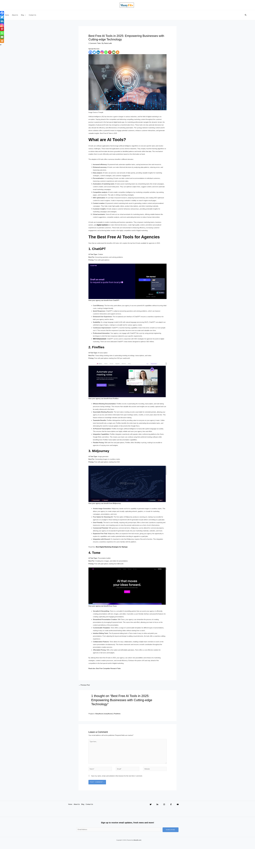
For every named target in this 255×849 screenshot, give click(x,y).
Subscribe (170, 829)
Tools (99, 43)
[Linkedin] (98, 52)
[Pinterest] (110, 52)
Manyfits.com (137, 840)
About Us (15, 15)
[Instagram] (102, 52)
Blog (22, 15)
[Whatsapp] (106, 52)
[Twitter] (94, 52)
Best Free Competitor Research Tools (108, 668)
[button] (25, 15)
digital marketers (102, 225)
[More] (117, 52)
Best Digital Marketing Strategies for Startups (112, 547)
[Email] (113, 52)
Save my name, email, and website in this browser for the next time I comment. (116, 776)
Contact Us (32, 15)
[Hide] (1, 45)
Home (7, 15)
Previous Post (84, 685)
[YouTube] (178, 804)
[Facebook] (90, 52)
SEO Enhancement (99, 339)
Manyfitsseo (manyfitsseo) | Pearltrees (108, 713)
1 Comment (92, 43)
